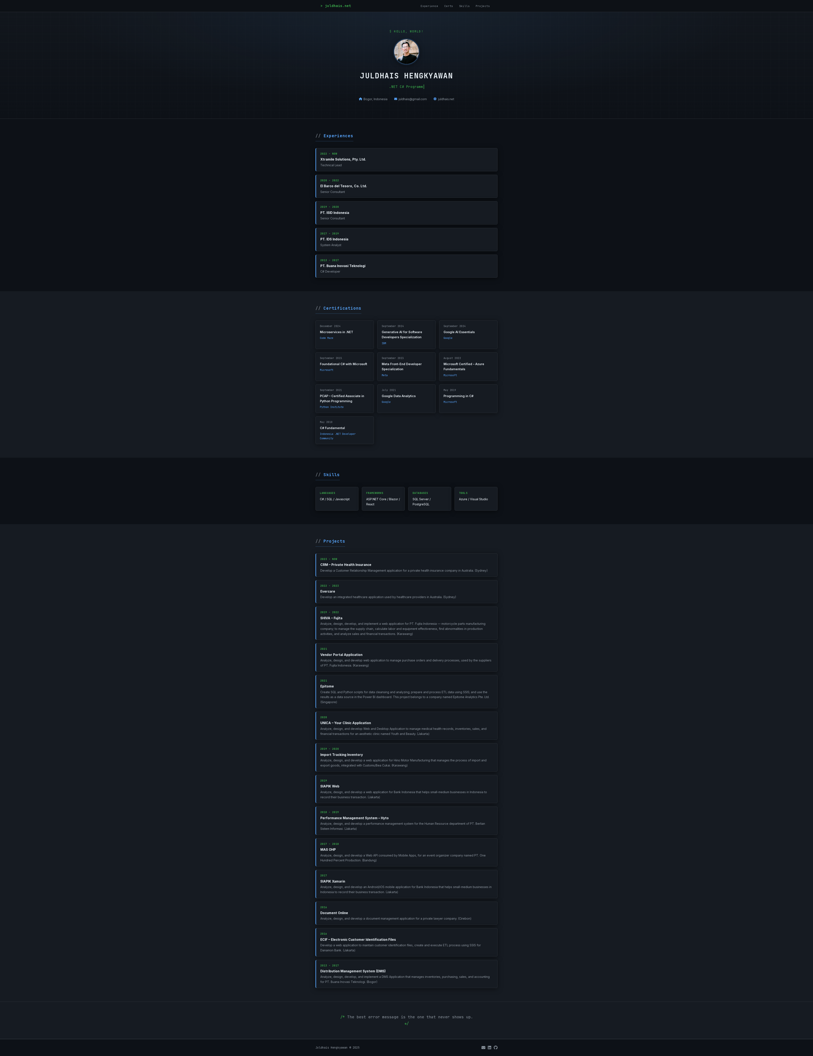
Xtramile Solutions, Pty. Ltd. (343, 159)
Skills (464, 6)
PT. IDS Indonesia (334, 239)
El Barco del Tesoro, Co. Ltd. (343, 186)
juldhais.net (446, 99)
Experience (429, 6)
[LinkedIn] (489, 1047)
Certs (448, 6)
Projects (483, 6)
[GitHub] (496, 1047)
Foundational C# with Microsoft (343, 364)
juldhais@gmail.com (412, 99)
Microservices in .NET (336, 332)
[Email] (483, 1047)
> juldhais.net (336, 6)
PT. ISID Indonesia (334, 213)
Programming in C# (458, 396)
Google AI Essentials (459, 332)
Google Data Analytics (399, 396)
